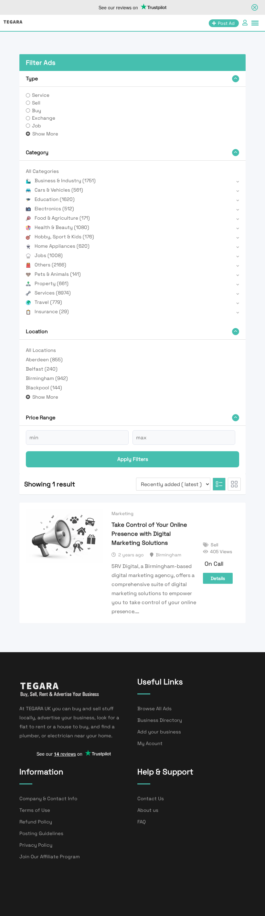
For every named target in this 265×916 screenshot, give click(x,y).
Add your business (159, 732)
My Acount (150, 743)
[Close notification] (255, 7)
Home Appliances (62, 246)
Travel (48, 302)
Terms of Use (34, 810)
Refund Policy (35, 822)
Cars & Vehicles (59, 190)
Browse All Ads (154, 708)
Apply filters (132, 459)
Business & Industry (65, 180)
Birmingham (47, 378)
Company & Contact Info (48, 798)
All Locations (41, 350)
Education (55, 199)
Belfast (42, 369)
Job (36, 126)
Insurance (52, 311)
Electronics (54, 208)
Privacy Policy (35, 845)
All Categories (42, 171)
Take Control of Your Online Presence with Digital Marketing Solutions (149, 533)
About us (147, 810)
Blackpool (44, 387)
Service (40, 95)
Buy (36, 110)
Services (53, 293)
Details (218, 578)
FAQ (141, 822)
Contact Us (150, 798)
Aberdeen (44, 359)
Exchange (43, 118)
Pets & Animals (58, 274)
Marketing (122, 513)
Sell (36, 103)
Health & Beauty (62, 227)
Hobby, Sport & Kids (64, 237)
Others (50, 265)
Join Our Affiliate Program (49, 856)
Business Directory (159, 720)
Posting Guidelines (41, 833)
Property (52, 283)
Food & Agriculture (62, 218)
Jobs (49, 255)
